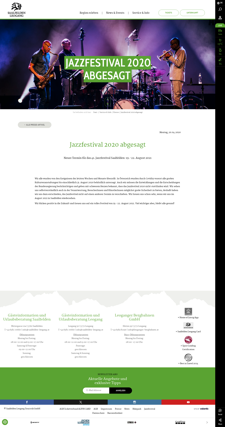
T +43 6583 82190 (118, 330)
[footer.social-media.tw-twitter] (81, 402)
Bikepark (137, 409)
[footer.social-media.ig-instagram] (134, 402)
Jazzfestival (149, 409)
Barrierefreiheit (114, 413)
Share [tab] (220, 424)
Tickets (168, 12)
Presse (118, 409)
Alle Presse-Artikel (35, 125)
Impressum (106, 409)
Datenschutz (98, 413)
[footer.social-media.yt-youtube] (188, 402)
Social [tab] (220, 414)
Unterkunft (192, 12)
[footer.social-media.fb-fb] (27, 402)
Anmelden (120, 390)
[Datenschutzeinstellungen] (5, 422)
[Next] (207, 422)
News (127, 409)
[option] (107, 422)
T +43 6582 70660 (12, 330)
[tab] (220, 3)
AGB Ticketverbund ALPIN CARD (75, 409)
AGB (96, 409)
